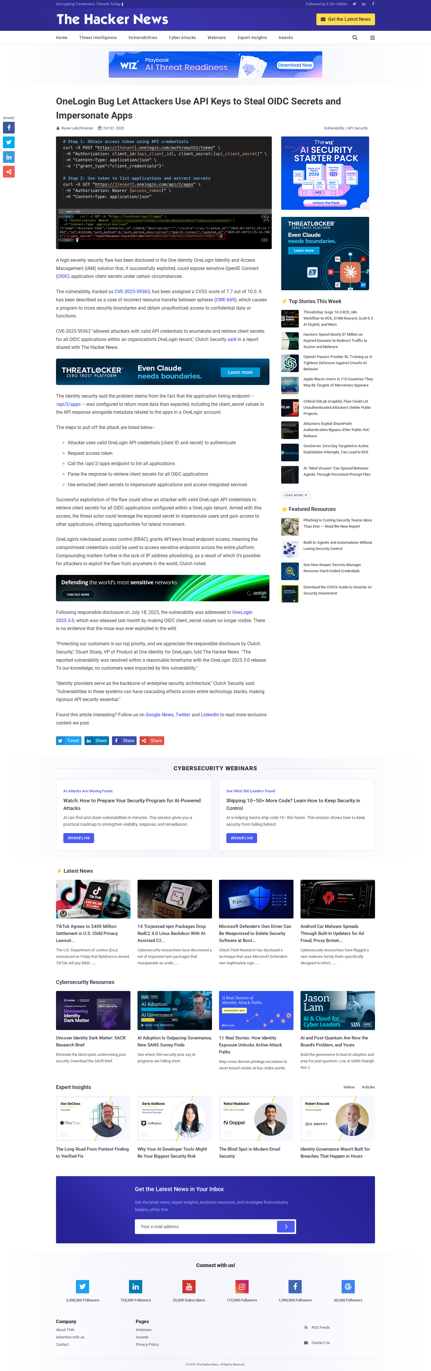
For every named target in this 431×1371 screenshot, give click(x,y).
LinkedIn (210, 714)
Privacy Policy (147, 1344)
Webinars (217, 37)
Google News (160, 714)
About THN (65, 1330)
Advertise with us (70, 1337)
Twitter (183, 714)
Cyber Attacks (182, 37)
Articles (368, 1087)
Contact (62, 1344)
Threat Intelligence (98, 37)
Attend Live (79, 837)
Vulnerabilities (142, 37)
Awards (286, 37)
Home (61, 37)
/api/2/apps (68, 404)
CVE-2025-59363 (132, 291)
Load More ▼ (296, 495)
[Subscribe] (286, 1226)
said (232, 339)
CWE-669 (225, 300)
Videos (349, 1087)
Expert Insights (252, 37)
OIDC (62, 276)
